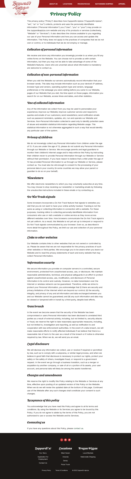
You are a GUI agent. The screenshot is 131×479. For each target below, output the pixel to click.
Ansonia (65, 457)
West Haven (65, 453)
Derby (65, 461)
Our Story (43, 453)
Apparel (121, 4)
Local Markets (88, 453)
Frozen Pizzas (84, 4)
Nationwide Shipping (104, 4)
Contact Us (43, 463)
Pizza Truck (65, 464)
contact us (78, 428)
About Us (53, 4)
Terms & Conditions (61, 470)
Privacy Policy (46, 470)
